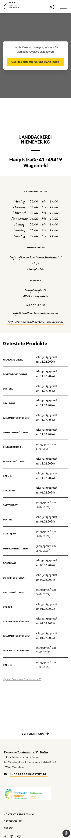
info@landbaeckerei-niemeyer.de (35, 314)
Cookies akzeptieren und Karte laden (35, 61)
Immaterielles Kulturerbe (27, 794)
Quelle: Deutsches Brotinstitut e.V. (22, 680)
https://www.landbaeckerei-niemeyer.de (35, 322)
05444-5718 (35, 305)
